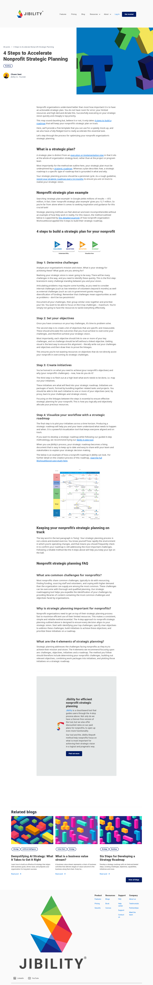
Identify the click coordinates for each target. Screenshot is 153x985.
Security (98, 908)
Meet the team (132, 913)
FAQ (119, 899)
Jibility (69, 710)
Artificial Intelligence (29, 849)
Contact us (121, 916)
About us (132, 899)
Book (107, 904)
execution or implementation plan (87, 155)
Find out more (74, 754)
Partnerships (134, 908)
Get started (129, 14)
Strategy (16, 849)
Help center (120, 905)
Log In (117, 14)
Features (63, 14)
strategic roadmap (63, 168)
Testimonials (134, 904)
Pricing (73, 14)
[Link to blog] (32, 830)
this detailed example (69, 217)
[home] (30, 14)
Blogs (107, 899)
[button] (95, 14)
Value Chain (61, 849)
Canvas (108, 908)
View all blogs (134, 880)
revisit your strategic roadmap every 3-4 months (60, 179)
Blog (83, 14)
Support (121, 910)
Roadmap (8, 66)
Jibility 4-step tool (85, 439)
